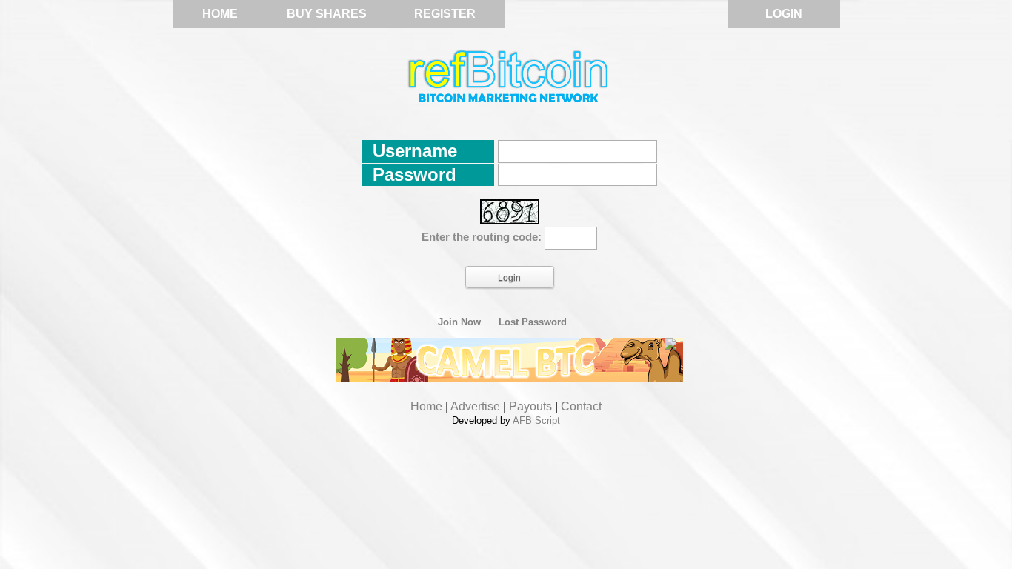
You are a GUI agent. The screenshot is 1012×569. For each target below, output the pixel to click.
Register (445, 13)
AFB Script (536, 420)
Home (220, 13)
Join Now (459, 322)
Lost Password (533, 322)
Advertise (475, 406)
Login (783, 13)
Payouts (530, 406)
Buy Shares (327, 13)
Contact (581, 406)
